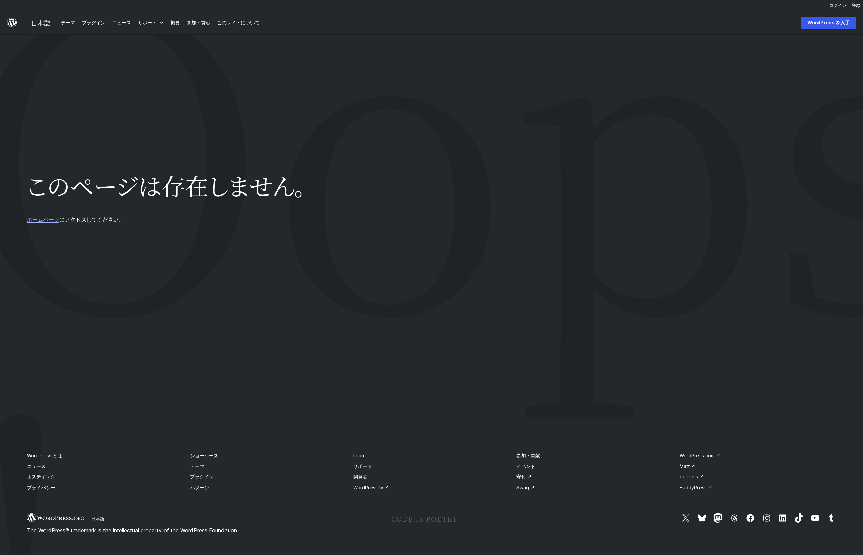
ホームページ (43, 219)
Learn (359, 455)
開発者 (360, 476)
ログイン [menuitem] (837, 5)
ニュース (36, 466)
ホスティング (41, 476)
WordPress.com (700, 455)
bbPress (692, 476)
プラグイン (202, 476)
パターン (199, 487)
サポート (362, 466)
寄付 (524, 476)
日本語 (98, 518)
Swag (525, 487)
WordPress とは (44, 455)
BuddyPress (696, 487)
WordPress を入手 (828, 22)
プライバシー (41, 487)
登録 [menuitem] (856, 5)
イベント (525, 466)
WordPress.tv (371, 487)
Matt (687, 466)
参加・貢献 (528, 455)
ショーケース (204, 455)
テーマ (197, 466)
